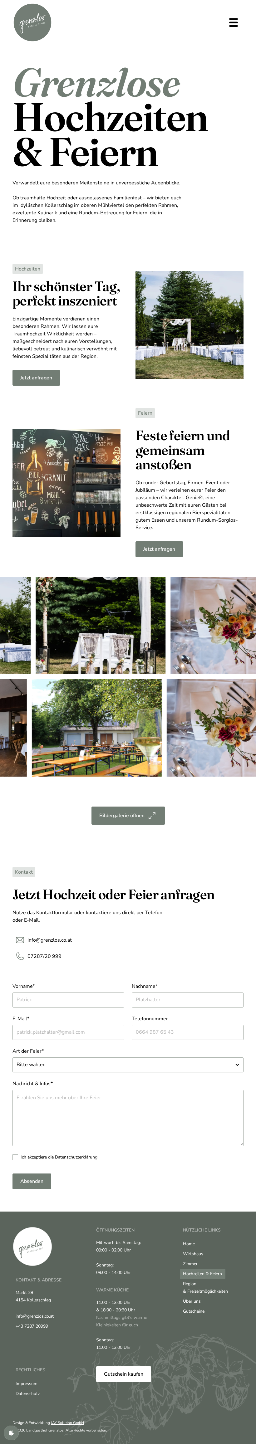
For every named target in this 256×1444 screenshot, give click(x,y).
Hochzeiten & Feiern (202, 1274)
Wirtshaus (193, 1254)
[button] (234, 22)
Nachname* (145, 986)
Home (189, 1244)
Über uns (192, 1301)
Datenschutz (28, 1394)
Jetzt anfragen (36, 377)
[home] (32, 22)
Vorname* (23, 986)
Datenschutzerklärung (76, 1157)
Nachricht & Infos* (32, 1083)
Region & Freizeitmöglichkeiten (205, 1287)
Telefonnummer (150, 1018)
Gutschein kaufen (123, 1374)
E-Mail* (20, 1018)
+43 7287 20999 (32, 1326)
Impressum (26, 1384)
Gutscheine (193, 1311)
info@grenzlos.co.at (35, 1316)
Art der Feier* (28, 1051)
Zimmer (190, 1264)
